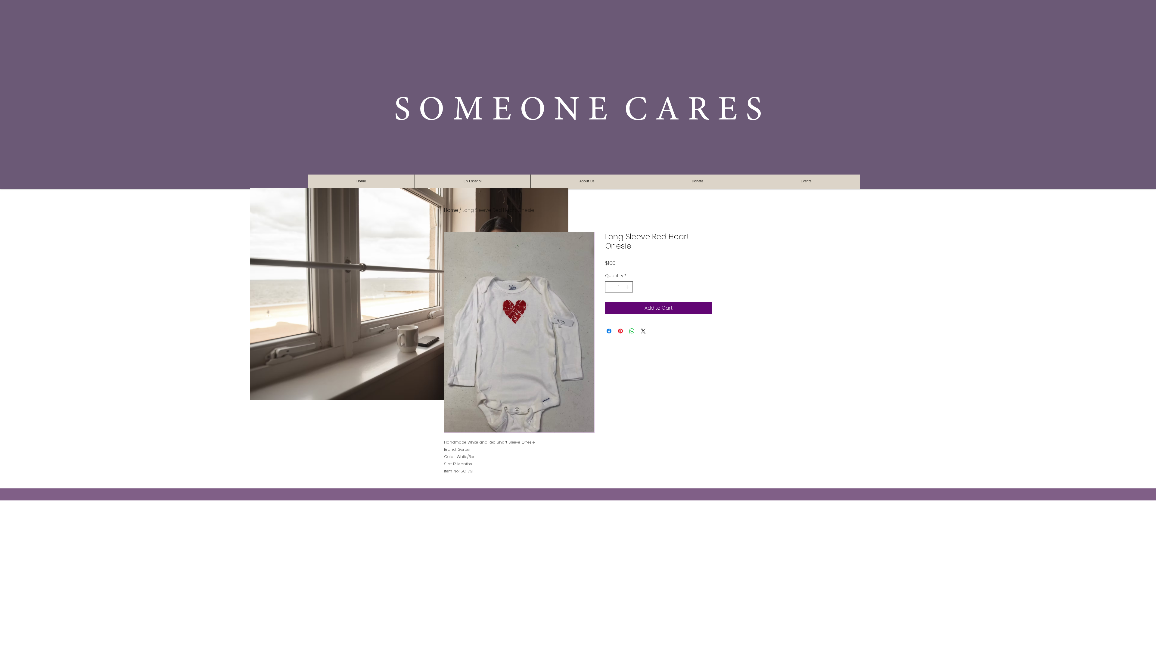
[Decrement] (610, 287)
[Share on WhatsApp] (631, 331)
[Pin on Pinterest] (620, 331)
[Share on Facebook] (609, 331)
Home (451, 210)
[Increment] (628, 287)
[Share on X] (643, 331)
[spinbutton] (619, 287)
